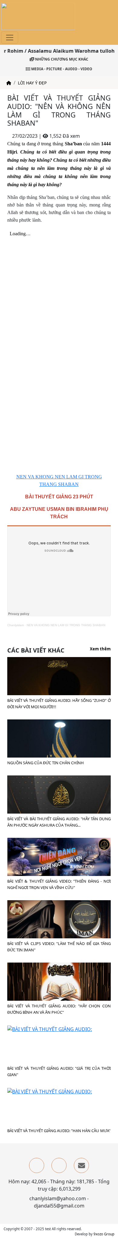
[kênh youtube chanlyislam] (59, 1165)
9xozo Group (103, 1234)
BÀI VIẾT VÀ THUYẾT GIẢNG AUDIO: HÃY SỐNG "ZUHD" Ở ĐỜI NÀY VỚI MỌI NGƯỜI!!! (59, 703)
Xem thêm (100, 649)
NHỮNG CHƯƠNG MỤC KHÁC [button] (61, 59)
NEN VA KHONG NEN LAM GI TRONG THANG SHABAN (66, 625)
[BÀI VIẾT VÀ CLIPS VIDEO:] (59, 929)
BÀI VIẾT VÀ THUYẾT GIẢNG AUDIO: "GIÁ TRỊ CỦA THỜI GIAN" (59, 1071)
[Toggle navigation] (9, 37)
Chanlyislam (15, 625)
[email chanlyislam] (81, 1165)
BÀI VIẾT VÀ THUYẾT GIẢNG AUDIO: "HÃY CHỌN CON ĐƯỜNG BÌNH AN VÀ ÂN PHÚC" (59, 1009)
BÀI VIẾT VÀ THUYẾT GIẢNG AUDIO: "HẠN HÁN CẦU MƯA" (58, 1130)
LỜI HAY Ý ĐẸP (32, 83)
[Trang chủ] (8, 83)
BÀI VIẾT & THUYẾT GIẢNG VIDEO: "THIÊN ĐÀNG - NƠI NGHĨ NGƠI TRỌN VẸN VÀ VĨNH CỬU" (59, 884)
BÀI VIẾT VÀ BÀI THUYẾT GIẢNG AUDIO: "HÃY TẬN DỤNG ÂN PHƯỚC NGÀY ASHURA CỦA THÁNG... (59, 822)
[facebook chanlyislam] (36, 1165)
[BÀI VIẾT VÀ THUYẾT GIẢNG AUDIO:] (49, 1028)
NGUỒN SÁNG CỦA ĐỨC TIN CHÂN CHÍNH (45, 762)
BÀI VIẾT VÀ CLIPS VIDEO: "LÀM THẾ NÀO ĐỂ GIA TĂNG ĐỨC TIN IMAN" (59, 947)
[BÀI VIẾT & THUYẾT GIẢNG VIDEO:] (59, 867)
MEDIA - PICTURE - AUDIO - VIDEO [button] (61, 68)
